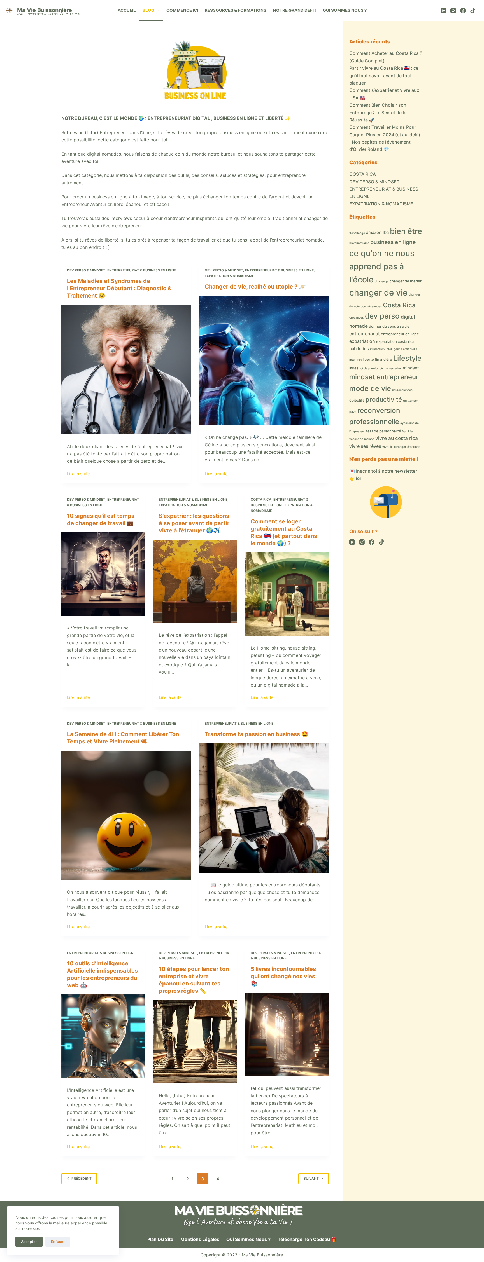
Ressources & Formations (235, 10)
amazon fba (377, 232)
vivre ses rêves (365, 446)
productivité (384, 399)
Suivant (311, 1178)
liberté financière (377, 359)
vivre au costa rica (396, 438)
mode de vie (370, 388)
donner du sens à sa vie (389, 326)
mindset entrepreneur (383, 377)
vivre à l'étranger (394, 447)
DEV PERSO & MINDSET (86, 270)
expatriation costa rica (395, 341)
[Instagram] (453, 10)
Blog (148, 10)
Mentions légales (199, 1239)
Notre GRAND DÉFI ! (294, 10)
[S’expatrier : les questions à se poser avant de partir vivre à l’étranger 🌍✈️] (195, 581)
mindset (411, 368)
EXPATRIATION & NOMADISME (229, 276)
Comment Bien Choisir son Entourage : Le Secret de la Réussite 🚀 (377, 112)
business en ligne (393, 242)
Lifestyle (407, 358)
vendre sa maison (361, 439)
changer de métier (406, 281)
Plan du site (160, 1239)
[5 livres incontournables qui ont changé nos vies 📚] (287, 1034)
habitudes (359, 348)
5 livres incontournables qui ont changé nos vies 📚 (283, 976)
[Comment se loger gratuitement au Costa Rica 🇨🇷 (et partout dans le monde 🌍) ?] (287, 594)
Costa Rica (399, 305)
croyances (356, 317)
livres (354, 368)
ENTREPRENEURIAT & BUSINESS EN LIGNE (141, 270)
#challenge (357, 233)
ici (358, 478)
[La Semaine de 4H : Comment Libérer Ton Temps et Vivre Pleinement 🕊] (126, 815)
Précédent (81, 1178)
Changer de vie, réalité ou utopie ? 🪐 (255, 286)
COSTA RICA (261, 499)
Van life (407, 431)
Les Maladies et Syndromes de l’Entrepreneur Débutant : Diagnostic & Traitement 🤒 (119, 288)
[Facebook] (463, 10)
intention (355, 360)
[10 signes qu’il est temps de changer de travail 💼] (103, 574)
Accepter (29, 1241)
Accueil (127, 10)
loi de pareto (369, 368)
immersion (377, 349)
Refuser (58, 1241)
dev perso (382, 316)
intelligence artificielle (401, 349)
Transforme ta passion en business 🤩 (256, 734)
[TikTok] (473, 10)
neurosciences (402, 390)
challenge (381, 281)
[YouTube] (443, 10)
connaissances (371, 306)
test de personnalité (383, 431)
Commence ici (182, 10)
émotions (413, 447)
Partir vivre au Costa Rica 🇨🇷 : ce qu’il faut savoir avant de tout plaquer (383, 75)
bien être (406, 231)
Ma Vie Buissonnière (44, 10)
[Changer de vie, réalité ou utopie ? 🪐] (264, 360)
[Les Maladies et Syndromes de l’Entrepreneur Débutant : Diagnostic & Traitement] (126, 369)
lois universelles (390, 368)
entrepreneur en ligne (400, 334)
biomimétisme (359, 243)
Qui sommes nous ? (345, 10)
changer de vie (378, 293)
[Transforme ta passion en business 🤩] (264, 808)
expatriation (362, 341)
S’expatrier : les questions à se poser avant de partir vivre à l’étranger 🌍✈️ (194, 523)
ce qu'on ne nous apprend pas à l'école (381, 266)
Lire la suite (78, 474)
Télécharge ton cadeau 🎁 (307, 1239)
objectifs (356, 400)
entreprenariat (364, 333)
